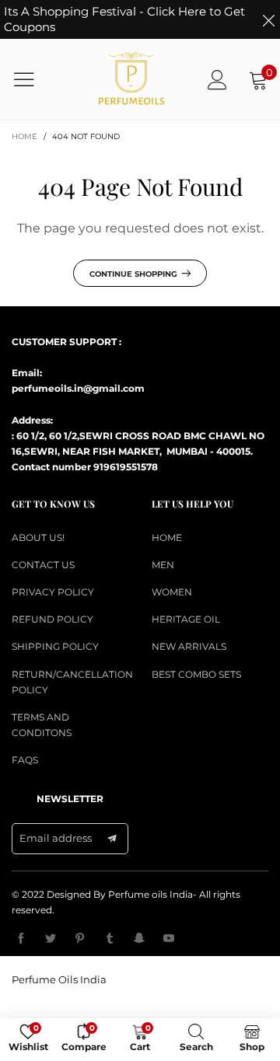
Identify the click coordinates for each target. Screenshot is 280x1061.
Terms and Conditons (42, 724)
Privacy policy (53, 592)
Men (163, 565)
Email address (55, 838)
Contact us (43, 565)
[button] (112, 838)
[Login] (217, 79)
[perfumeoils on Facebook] (21, 939)
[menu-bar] (34, 79)
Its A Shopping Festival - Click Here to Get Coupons (124, 19)
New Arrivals (189, 646)
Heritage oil (186, 619)
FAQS (25, 760)
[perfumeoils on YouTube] (168, 939)
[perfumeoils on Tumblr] (109, 939)
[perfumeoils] (132, 79)
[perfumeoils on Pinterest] (80, 939)
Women (172, 592)
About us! (38, 537)
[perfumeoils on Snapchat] (139, 939)
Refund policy (52, 619)
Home (167, 537)
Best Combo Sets (196, 674)
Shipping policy (55, 646)
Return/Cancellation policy (70, 682)
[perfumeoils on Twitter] (50, 939)
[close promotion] (268, 19)
